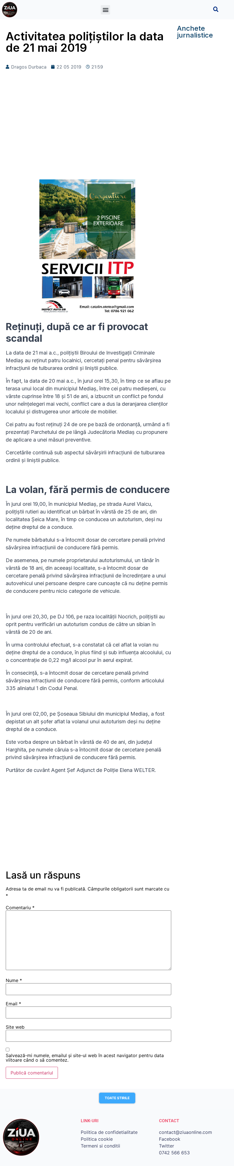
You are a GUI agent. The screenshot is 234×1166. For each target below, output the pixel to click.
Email (13, 1003)
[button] (105, 10)
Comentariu (20, 907)
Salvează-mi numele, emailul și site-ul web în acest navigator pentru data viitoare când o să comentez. (85, 1057)
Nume (14, 980)
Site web (15, 1027)
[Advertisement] (88, 134)
